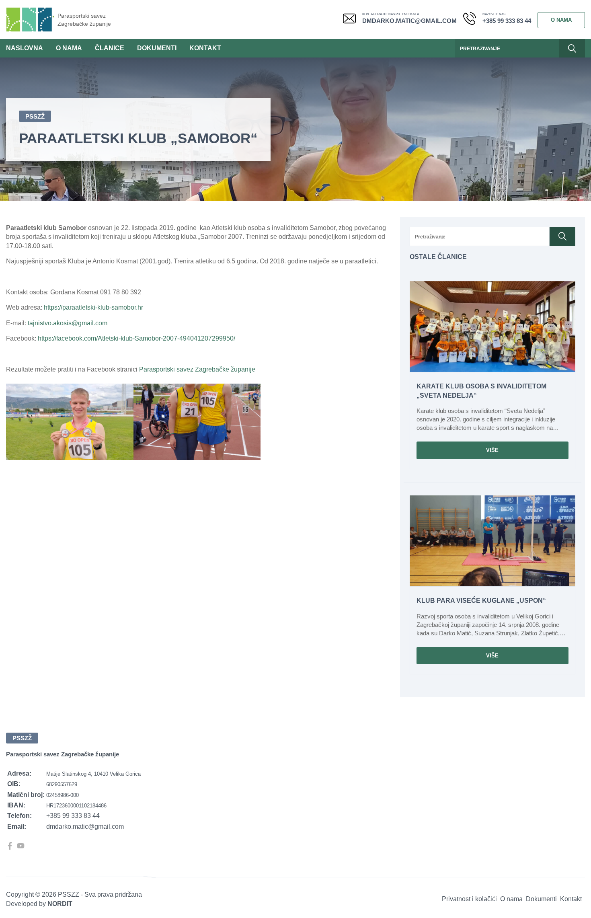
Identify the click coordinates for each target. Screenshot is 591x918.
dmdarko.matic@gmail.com (409, 20)
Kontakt (205, 48)
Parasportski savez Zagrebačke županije (84, 19)
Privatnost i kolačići (469, 898)
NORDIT (59, 903)
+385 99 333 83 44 (506, 20)
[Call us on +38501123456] (472, 20)
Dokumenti (156, 48)
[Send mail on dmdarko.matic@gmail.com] (352, 20)
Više (492, 450)
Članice (109, 48)
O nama (561, 20)
